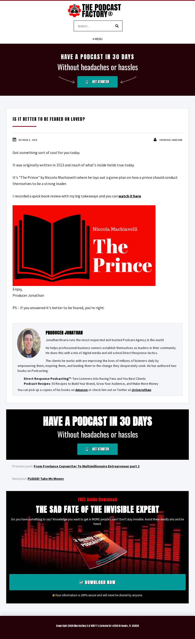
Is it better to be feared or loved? (49, 119)
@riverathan (141, 390)
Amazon (81, 390)
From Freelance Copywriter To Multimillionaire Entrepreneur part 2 (86, 466)
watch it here (129, 196)
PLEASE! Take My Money (46, 478)
